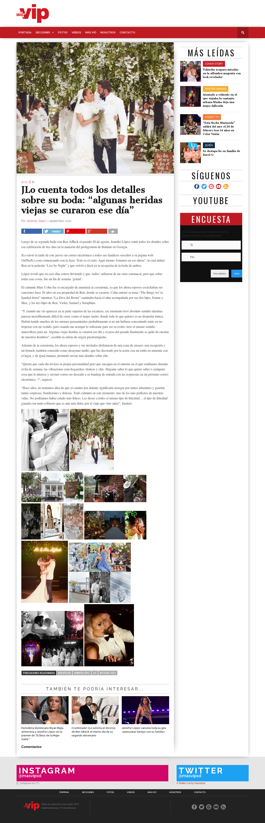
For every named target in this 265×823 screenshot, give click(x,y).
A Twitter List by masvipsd (191, 783)
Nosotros (108, 32)
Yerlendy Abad (35, 221)
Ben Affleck (64, 673)
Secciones (43, 32)
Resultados (219, 273)
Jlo (94, 673)
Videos (76, 32)
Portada (25, 32)
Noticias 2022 (108, 673)
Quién (28, 182)
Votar (237, 273)
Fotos (62, 32)
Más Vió (90, 32)
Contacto (127, 32)
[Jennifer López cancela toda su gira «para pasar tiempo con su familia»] (145, 723)
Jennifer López (82, 673)
